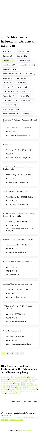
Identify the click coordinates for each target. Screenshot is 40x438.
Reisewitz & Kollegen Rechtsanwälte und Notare (20, 121)
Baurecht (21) (22, 56)
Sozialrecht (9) (27, 91)
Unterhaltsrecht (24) (10, 100)
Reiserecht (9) (22, 87)
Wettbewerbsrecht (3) (10, 114)
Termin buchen (21, 417)
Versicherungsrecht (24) (11, 109)
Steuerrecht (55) (8, 96)
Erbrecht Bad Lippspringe (23, 383)
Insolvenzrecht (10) (9, 69)
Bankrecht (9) (7, 56)
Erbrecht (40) (7, 60)
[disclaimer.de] (18, 20)
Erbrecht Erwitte (6, 391)
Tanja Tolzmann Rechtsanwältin (16, 191)
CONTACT (23, 401)
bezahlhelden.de (7, 417)
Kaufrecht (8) (7, 78)
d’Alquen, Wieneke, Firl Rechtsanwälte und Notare (19, 307)
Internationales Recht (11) (12, 74)
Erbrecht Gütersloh (15, 389)
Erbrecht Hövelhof (7, 377)
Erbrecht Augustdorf (23, 387)
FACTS (15, 401)
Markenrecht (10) (23, 78)
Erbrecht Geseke (25, 379)
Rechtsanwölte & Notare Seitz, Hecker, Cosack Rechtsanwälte (19, 215)
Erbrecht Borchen (7, 383)
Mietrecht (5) (7, 83)
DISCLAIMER (34, 401)
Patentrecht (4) (8, 87)
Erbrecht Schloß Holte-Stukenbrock (21, 381)
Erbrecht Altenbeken (13, 393)
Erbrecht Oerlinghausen (21, 391)
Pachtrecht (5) (21, 83)
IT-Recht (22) (30, 74)
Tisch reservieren (16, 420)
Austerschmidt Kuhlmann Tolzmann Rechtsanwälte (17, 168)
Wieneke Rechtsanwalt (12, 331)
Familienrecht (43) (23, 60)
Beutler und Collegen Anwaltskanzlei (18, 239)
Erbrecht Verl (13, 379)
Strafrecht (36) (24, 96)
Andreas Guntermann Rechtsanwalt (17, 284)
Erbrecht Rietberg (21, 377)
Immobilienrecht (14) (27, 65)
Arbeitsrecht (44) (23, 51)
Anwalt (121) (7, 51)
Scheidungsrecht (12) (10, 91)
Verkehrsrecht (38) (9, 105)
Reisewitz (7, 144)
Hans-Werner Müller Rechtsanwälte (17, 261)
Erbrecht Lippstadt (23, 385)
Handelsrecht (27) (9, 65)
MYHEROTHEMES (26, 430)
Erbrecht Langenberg (8, 385)
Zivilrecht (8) (27, 114)
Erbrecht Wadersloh (30, 389)
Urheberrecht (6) (27, 100)
